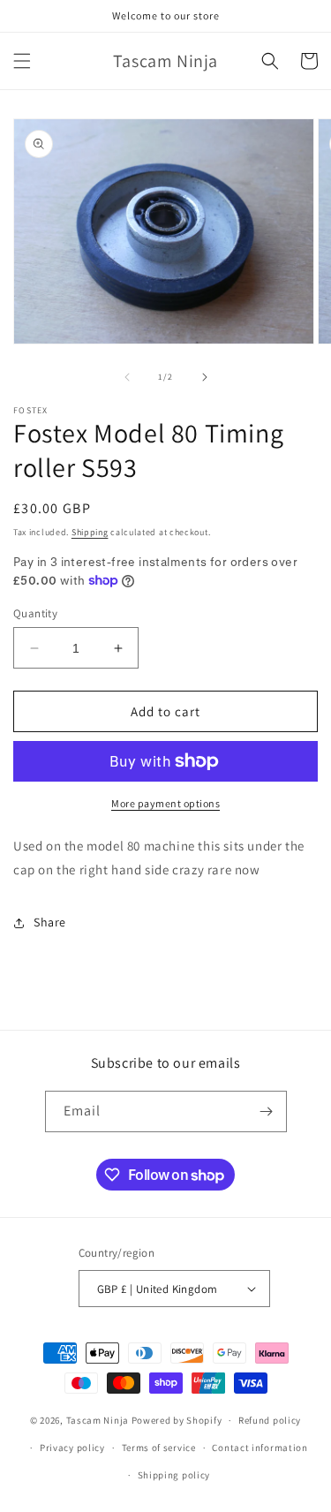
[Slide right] (204, 377)
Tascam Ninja (97, 1420)
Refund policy (269, 1420)
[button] (22, 61)
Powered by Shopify (177, 1420)
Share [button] (50, 922)
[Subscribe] (266, 1111)
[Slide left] (127, 377)
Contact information (259, 1447)
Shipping (90, 532)
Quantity (35, 613)
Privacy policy (72, 1447)
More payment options (165, 803)
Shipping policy (174, 1475)
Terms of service (159, 1447)
